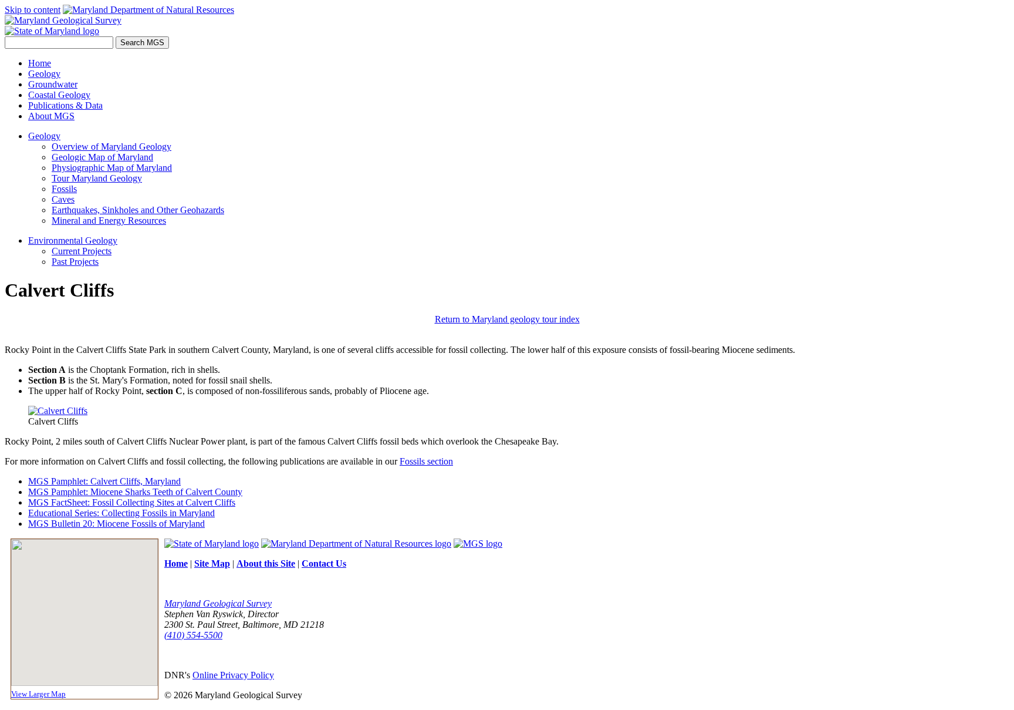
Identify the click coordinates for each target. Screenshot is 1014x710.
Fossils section (426, 461)
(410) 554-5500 (193, 635)
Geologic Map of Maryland (102, 157)
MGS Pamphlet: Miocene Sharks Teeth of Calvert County (135, 492)
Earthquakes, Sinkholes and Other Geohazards (138, 210)
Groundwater (52, 84)
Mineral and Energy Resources (109, 221)
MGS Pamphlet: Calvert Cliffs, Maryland (104, 481)
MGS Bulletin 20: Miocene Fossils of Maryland (116, 524)
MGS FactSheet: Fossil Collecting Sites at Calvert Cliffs (131, 502)
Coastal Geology (59, 95)
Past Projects (75, 262)
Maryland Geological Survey (218, 603)
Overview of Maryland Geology (111, 147)
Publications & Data (65, 105)
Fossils (64, 189)
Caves (63, 199)
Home (39, 63)
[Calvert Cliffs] (57, 411)
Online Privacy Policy (233, 675)
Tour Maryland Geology (97, 178)
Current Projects (81, 251)
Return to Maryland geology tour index (507, 319)
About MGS (51, 116)
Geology (44, 74)
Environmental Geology (72, 240)
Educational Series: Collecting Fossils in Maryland (121, 513)
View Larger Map (38, 693)
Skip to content (32, 10)
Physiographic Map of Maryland (112, 168)
